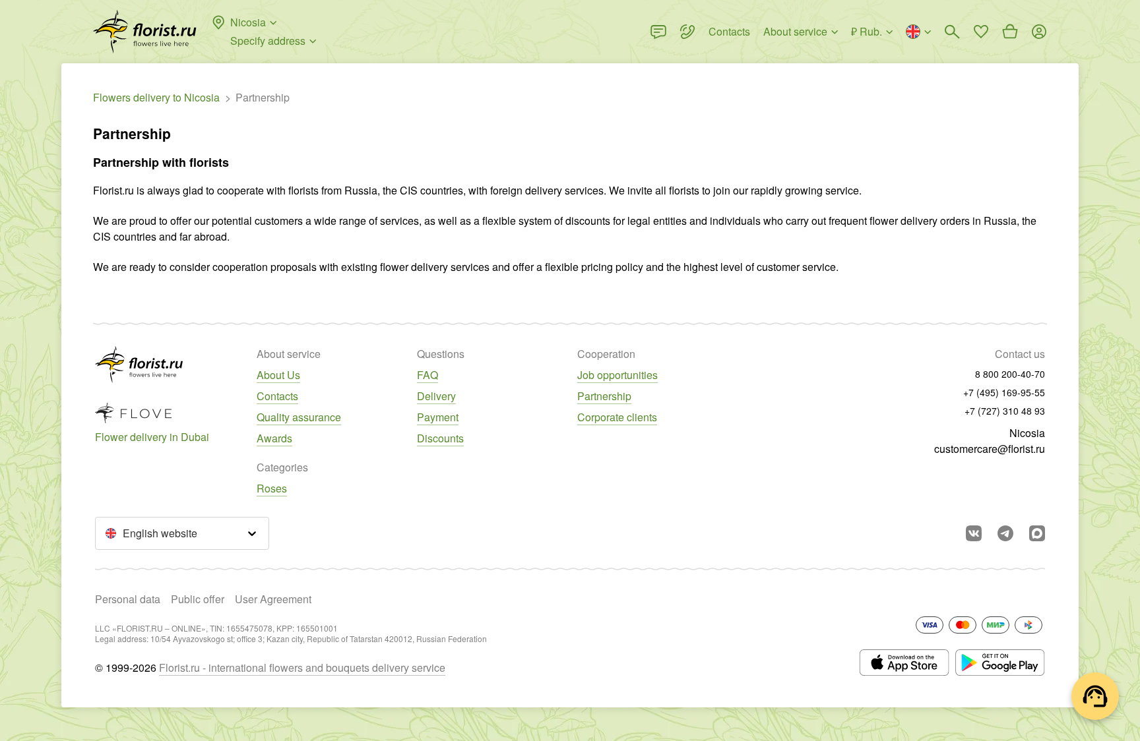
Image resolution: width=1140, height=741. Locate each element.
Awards (274, 438)
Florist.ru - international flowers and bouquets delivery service (302, 667)
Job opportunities (617, 374)
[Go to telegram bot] (1005, 533)
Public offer (197, 599)
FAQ (427, 374)
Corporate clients (617, 417)
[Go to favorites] (981, 31)
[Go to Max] (1037, 533)
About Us (278, 374)
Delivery (436, 395)
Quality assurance (299, 417)
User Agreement (273, 599)
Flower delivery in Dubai (152, 436)
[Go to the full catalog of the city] (144, 31)
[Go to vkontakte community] (974, 533)
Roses (272, 488)
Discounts (440, 438)
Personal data (127, 599)
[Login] (1039, 31)
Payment (438, 417)
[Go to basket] (1010, 31)
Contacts (277, 395)
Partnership (604, 395)
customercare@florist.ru (989, 448)
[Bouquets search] (952, 31)
